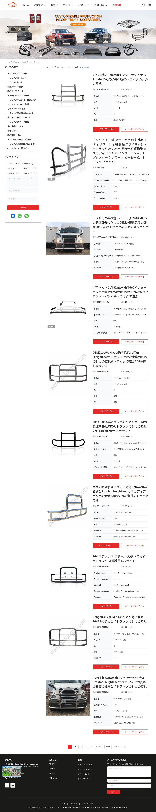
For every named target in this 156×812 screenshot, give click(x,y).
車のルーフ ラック (15, 91)
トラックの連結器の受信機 (19, 139)
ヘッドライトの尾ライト (18, 148)
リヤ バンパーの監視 (16, 109)
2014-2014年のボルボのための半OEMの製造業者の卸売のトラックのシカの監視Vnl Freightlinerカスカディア (120, 426)
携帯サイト (73, 803)
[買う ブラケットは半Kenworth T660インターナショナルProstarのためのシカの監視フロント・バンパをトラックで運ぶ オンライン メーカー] (68, 307)
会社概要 (52, 764)
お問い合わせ (53, 778)
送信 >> (113, 792)
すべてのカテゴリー (84, 779)
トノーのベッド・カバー (18, 95)
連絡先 (23, 207)
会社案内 (52, 769)
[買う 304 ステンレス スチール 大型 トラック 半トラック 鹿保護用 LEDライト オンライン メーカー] (68, 576)
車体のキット (13, 131)
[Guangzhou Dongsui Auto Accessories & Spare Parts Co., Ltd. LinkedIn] (12, 785)
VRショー (68, 5)
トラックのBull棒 (14, 82)
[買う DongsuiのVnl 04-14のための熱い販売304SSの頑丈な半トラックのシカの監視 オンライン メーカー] (68, 637)
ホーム (7, 62)
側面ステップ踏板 (15, 87)
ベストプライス (106, 129)
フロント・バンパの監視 (18, 104)
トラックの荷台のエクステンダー (22, 144)
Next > (98, 747)
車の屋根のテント (15, 126)
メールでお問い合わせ (134, 129)
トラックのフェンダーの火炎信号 (22, 100)
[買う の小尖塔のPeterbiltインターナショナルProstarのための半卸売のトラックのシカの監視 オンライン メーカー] (68, 95)
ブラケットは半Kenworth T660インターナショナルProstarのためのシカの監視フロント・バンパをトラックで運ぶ (120, 292)
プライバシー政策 (88, 803)
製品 (14, 62)
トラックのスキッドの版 (18, 122)
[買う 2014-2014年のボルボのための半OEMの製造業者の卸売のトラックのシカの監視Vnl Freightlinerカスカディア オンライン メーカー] (68, 442)
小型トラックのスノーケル (19, 117)
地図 (63, 803)
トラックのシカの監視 (17, 73)
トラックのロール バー (17, 78)
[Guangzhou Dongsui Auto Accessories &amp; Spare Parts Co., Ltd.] (12, 5)
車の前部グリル (14, 135)
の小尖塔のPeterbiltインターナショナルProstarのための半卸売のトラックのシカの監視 (120, 79)
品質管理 (52, 773)
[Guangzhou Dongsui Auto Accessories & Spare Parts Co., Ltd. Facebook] (7, 785)
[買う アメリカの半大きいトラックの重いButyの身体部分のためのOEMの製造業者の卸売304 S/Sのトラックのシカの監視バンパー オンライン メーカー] (68, 238)
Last (108, 747)
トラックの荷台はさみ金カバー (21, 113)
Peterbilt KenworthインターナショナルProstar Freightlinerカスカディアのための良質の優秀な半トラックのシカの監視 (120, 682)
